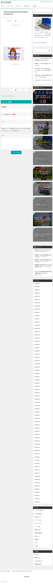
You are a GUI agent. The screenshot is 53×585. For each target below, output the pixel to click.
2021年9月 (37, 447)
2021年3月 (37, 466)
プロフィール (10, 5)
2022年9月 (37, 408)
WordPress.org (38, 564)
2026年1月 (37, 299)
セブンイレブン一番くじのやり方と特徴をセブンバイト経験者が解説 (43, 173)
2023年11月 (37, 363)
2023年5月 (37, 383)
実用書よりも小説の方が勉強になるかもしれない (43, 235)
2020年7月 (37, 492)
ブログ (36, 542)
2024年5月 (37, 344)
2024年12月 (37, 325)
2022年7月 (37, 415)
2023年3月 (37, 389)
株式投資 (37, 539)
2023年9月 (37, 370)
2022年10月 (37, 405)
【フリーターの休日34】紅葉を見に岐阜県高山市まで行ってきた (43, 112)
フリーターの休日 (39, 510)
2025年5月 (37, 315)
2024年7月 (37, 338)
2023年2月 (37, 392)
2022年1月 (37, 434)
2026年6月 (37, 286)
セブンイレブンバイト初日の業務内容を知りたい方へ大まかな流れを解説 (43, 189)
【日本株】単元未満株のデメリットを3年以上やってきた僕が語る (43, 97)
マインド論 (37, 526)
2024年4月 (37, 347)
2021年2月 (37, 469)
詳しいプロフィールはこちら (40, 42)
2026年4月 (37, 293)
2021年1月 (37, 473)
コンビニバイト (38, 523)
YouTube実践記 (38, 513)
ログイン (37, 554)
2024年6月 (37, 341)
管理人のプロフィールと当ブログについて (43, 143)
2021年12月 (37, 437)
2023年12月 (37, 360)
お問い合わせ (27, 5)
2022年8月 (37, 412)
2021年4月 (37, 463)
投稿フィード (38, 557)
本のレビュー (38, 536)
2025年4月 (37, 318)
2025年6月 (37, 312)
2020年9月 (37, 486)
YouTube (35, 5)
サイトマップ (18, 5)
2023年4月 (37, 386)
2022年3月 (37, 428)
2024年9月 (37, 331)
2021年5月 (37, 460)
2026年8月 (37, 283)
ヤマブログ (6, 2)
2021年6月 (37, 457)
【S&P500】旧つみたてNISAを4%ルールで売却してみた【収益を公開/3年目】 (43, 70)
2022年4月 (37, 424)
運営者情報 (26, 576)
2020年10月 (37, 482)
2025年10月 (37, 306)
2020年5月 (37, 498)
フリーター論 (38, 520)
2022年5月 (37, 421)
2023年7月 (37, 376)
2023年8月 (37, 373)
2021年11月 (37, 441)
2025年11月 (37, 302)
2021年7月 (37, 453)
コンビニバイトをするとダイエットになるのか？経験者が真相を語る (9, 96)
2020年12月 (37, 476)
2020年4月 (37, 502)
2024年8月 (37, 334)
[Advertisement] (16, 36)
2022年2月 (37, 431)
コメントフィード (39, 560)
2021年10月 (37, 444)
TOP (5, 571)
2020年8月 (37, 489)
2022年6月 (37, 418)
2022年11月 (37, 402)
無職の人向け (38, 529)
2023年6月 (37, 379)
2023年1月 (37, 396)
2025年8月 (37, 309)
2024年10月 (37, 328)
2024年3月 (37, 351)
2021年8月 (37, 450)
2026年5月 (37, 289)
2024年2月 (37, 354)
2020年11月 (37, 479)
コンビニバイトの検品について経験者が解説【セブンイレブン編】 (43, 128)
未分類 (36, 545)
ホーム (2, 5)
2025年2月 (37, 322)
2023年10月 (37, 367)
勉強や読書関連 (38, 533)
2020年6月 (37, 495)
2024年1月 (37, 357)
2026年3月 (37, 296)
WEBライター (38, 516)
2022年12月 (37, 399)
